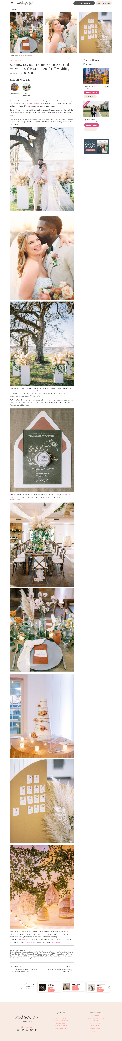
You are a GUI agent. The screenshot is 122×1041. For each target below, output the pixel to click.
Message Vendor (91, 92)
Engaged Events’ (29, 942)
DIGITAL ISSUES (95, 1023)
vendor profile (55, 942)
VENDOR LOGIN (95, 1028)
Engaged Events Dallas (34, 103)
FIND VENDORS (84, 3)
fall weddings (23, 939)
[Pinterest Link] (27, 1030)
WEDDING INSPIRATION (61, 1021)
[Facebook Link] (22, 1030)
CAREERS (95, 1031)
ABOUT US (95, 1021)
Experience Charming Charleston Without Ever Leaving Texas (24, 971)
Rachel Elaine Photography (25, 55)
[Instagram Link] (18, 1030)
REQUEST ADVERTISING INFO (95, 1018)
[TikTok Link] (36, 1030)
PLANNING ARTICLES (61, 1023)
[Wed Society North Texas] (25, 3)
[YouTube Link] (31, 1030)
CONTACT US (95, 1026)
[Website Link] (27, 1022)
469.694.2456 (95, 1015)
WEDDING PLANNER (15, 61)
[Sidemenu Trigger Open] (12, 3)
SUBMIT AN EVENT (61, 1026)
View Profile (90, 96)
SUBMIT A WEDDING (104, 3)
